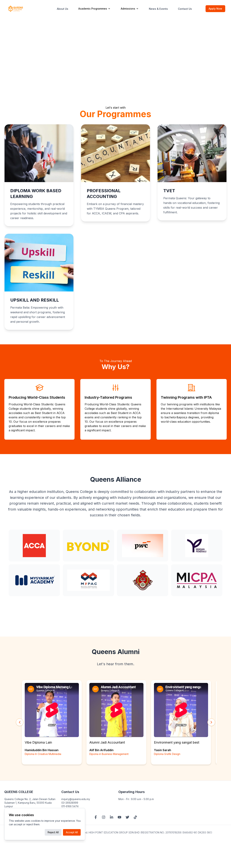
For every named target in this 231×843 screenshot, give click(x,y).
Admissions (128, 8)
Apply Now (215, 8)
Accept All (72, 832)
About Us (62, 8)
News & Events (158, 8)
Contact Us (185, 8)
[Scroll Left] (19, 722)
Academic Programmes (92, 8)
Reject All (53, 832)
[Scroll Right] (211, 722)
